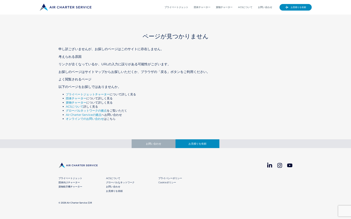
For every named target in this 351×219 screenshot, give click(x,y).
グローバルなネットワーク (120, 182)
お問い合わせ (265, 7)
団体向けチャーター (69, 182)
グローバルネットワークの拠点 (86, 110)
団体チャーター (202, 7)
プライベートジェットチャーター (88, 94)
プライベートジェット (176, 7)
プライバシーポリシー (170, 178)
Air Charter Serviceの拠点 (83, 115)
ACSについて (245, 7)
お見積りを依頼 (298, 7)
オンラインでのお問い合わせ (85, 119)
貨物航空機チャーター (70, 186)
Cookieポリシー (167, 182)
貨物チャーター (224, 7)
